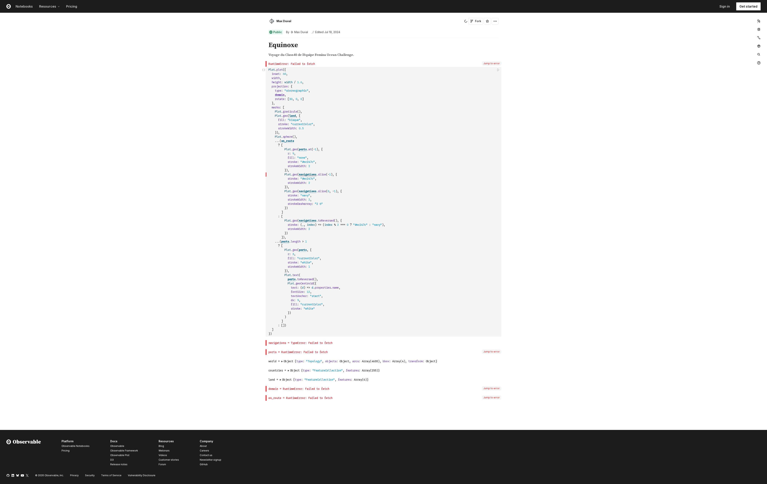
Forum (162, 464)
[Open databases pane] (758, 29)
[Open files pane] (758, 21)
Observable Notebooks (75, 445)
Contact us (206, 455)
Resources (47, 6)
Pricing (71, 6)
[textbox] (383, 202)
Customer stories (169, 459)
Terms (111, 475)
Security (90, 475)
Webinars (164, 450)
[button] (263, 39)
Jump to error (491, 63)
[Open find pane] (758, 54)
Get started (748, 6)
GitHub (204, 464)
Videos (163, 455)
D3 (112, 459)
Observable (117, 445)
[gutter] (133, 49)
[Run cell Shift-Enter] (498, 70)
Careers (204, 450)
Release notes (118, 464)
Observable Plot (119, 455)
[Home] (23, 453)
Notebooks (24, 6)
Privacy (74, 475)
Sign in (724, 6)
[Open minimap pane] (758, 37)
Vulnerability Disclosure (141, 475)
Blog (161, 445)
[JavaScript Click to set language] (264, 202)
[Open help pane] (758, 62)
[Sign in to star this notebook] (487, 21)
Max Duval (283, 21)
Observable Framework (124, 450)
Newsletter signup (210, 459)
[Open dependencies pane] (758, 46)
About (203, 445)
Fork (478, 21)
